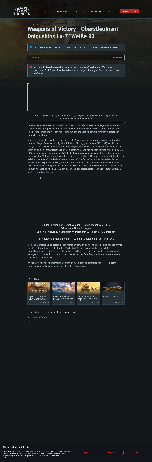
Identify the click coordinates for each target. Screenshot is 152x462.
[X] (29, 320)
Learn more (16, 458)
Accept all (110, 453)
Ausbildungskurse (65, 11)
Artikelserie (117, 57)
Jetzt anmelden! (129, 11)
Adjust (136, 453)
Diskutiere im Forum (37, 317)
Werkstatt (80, 11)
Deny (86, 453)
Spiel (37, 11)
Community (96, 11)
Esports (110, 11)
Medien (48, 11)
